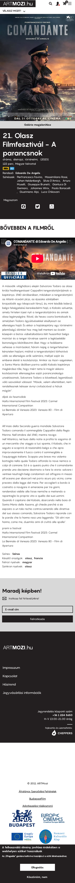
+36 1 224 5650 (62, 715)
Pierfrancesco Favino (29, 176)
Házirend (9, 684)
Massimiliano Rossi (56, 176)
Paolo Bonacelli (61, 188)
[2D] (13, 168)
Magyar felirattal (25, 163)
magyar (27, 562)
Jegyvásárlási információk (22, 693)
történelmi (31, 159)
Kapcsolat (10, 676)
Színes (16, 553)
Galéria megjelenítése (37, 124)
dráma (7, 159)
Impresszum (11, 667)
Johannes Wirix (39, 188)
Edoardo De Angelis (28, 172)
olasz (28, 558)
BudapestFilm (37, 798)
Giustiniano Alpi (29, 191)
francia (38, 558)
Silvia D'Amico (51, 180)
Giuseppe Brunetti (39, 184)
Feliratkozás (37, 619)
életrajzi (18, 159)
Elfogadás (37, 867)
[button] (59, 4)
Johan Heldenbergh (28, 180)
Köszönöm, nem (37, 876)
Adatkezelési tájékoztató (37, 805)
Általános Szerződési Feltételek (38, 791)
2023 (44, 159)
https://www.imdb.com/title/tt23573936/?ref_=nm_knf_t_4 (6, 168)
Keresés (50, 3)
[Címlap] (18, 3)
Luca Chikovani (50, 191)
